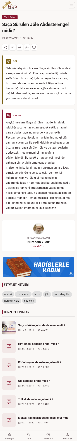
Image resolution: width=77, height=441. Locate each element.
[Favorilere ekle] (34, 47)
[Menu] (71, 5)
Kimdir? (37, 246)
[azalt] (19, 47)
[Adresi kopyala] (12, 47)
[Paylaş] (5, 47)
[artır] (27, 47)
